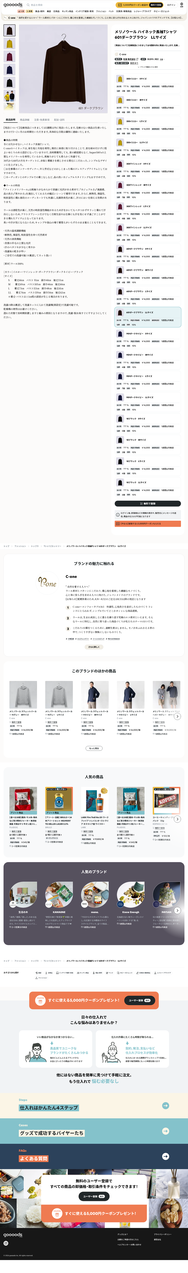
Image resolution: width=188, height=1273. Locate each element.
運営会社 (157, 1239)
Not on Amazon (114, 639)
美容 (49, 11)
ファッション (101, 11)
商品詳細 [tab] (24, 119)
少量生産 (71, 639)
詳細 (161, 59)
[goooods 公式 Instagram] (6, 1243)
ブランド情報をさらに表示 (149, 67)
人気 (22, 11)
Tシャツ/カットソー (52, 546)
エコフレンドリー (83, 639)
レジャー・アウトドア (142, 11)
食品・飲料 (40, 11)
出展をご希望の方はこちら (128, 1239)
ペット (111, 11)
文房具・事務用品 (124, 11)
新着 (30, 11)
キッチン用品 (67, 11)
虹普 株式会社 (129, 59)
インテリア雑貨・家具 (84, 11)
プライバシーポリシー (163, 1234)
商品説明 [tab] (10, 119)
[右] (177, 716)
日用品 (56, 11)
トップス (35, 546)
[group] (139, 1000)
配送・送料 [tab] (59, 119)
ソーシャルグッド (98, 639)
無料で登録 (16, 722)
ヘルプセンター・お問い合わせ (129, 1244)
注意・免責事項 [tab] (41, 119)
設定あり (134, 63)
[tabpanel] (56, 222)
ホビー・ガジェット (161, 11)
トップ (6, 546)
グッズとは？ (123, 1234)
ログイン (171, 5)
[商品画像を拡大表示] (63, 68)
